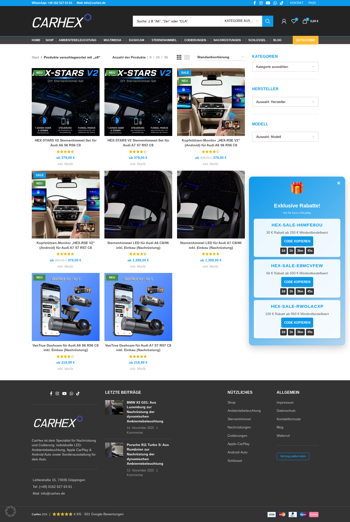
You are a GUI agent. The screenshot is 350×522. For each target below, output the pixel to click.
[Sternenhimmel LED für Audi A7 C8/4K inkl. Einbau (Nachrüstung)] (211, 204)
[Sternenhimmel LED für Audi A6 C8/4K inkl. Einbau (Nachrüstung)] (138, 204)
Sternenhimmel (239, 419)
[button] (10, 511)
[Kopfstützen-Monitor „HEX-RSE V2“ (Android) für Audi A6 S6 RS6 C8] (211, 102)
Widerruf (283, 436)
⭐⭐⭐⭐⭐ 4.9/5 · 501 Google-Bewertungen (88, 514)
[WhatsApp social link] (71, 393)
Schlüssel (235, 461)
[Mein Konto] (284, 21)
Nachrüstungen (239, 427)
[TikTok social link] (78, 393)
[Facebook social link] (51, 393)
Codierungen (237, 436)
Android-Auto (238, 452)
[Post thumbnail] (114, 417)
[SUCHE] (267, 21)
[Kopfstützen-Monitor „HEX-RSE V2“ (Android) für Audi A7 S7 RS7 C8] (66, 204)
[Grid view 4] (187, 57)
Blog (280, 427)
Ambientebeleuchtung (244, 410)
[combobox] (285, 67)
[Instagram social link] (57, 393)
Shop (231, 402)
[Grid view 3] (179, 57)
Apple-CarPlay (238, 444)
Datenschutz (286, 410)
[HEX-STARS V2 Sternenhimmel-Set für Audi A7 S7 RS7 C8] (138, 102)
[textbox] (285, 66)
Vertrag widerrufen (293, 456)
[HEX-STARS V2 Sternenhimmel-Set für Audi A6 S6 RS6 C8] (66, 102)
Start (35, 57)
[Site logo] (62, 21)
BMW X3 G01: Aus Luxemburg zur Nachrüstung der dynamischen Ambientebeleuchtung (145, 411)
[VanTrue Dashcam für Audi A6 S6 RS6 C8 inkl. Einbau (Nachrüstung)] (66, 307)
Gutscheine (305, 40)
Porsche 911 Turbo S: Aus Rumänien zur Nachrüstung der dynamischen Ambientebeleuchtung (148, 454)
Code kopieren (297, 241)
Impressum (285, 402)
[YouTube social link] (64, 393)
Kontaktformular (289, 419)
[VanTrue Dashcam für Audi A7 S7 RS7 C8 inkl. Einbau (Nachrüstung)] (138, 307)
